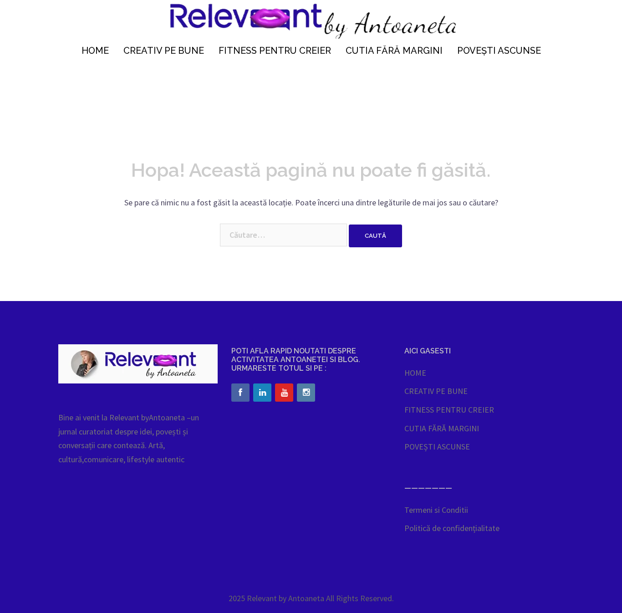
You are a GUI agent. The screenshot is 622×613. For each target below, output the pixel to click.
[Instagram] (306, 392)
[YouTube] (284, 392)
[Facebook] (240, 392)
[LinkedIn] (262, 392)
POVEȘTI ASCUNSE (499, 50)
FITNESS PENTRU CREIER (275, 50)
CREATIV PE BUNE (163, 50)
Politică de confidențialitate (452, 528)
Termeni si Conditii (436, 510)
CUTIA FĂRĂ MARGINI (394, 50)
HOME (95, 50)
